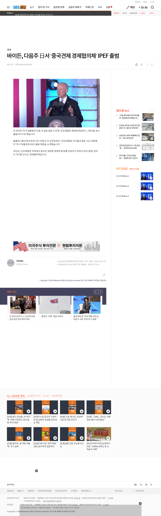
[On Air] (143, 7)
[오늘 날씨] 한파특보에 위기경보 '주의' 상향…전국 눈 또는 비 (82, 261)
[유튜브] (135, 485)
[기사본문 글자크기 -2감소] (148, 64)
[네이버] (141, 485)
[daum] (146, 485)
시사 (100, 7)
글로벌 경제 (58, 7)
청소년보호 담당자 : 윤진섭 (52, 501)
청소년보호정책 (61, 491)
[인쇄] (136, 64)
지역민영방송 (139, 491)
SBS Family (119, 491)
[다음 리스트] (100, 292)
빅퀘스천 (89, 7)
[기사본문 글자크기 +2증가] (152, 64)
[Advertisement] (19, 487)
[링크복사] (141, 64)
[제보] (130, 7)
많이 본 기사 (43, 7)
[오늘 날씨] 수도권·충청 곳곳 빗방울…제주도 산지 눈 (78, 265)
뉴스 (32, 7)
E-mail (110, 498)
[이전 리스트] (96, 292)
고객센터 (74, 491)
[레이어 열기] (9, 7)
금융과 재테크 (74, 7)
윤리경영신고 (86, 491)
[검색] (152, 7)
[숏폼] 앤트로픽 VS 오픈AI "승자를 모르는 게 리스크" (34, 13)
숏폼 (107, 7)
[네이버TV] (151, 485)
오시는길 (77, 498)
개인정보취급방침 (44, 491)
